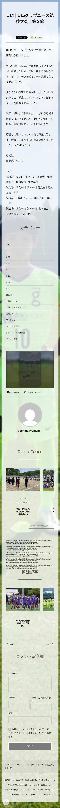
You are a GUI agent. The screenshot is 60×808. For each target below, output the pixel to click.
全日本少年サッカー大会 (16, 307)
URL (10, 713)
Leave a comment (34, 392)
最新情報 (10, 295)
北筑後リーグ (11, 301)
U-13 (8, 270)
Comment (12, 673)
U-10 (8, 288)
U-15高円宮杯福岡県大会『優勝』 (23, 623)
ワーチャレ (11, 320)
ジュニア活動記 (12, 326)
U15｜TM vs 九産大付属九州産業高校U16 (23, 511)
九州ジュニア (11, 314)
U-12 (8, 276)
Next (48, 644)
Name (11, 698)
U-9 (7, 244)
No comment (14, 392)
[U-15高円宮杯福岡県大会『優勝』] (23, 599)
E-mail (33, 698)
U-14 (8, 263)
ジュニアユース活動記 (15, 333)
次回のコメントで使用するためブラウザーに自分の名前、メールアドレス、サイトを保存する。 (29, 733)
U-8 (7, 251)
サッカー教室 (11, 339)
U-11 (8, 282)
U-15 (8, 257)
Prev (12, 644)
